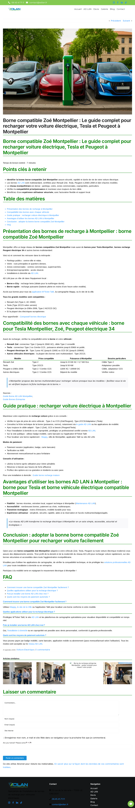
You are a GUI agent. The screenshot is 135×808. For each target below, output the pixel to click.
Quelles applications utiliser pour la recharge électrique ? (32, 590)
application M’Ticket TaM (43, 292)
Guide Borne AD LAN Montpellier (17, 396)
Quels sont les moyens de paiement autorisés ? (28, 597)
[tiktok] (126, 3)
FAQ (9, 225)
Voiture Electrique (25, 649)
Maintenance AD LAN (85, 503)
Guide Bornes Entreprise (14, 399)
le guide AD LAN (83, 424)
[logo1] (14, 8)
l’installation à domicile (17, 630)
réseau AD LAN (35, 644)
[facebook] (118, 3)
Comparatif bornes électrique (33, 317)
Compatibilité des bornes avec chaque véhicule (28, 212)
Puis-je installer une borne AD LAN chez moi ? (27, 594)
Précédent (116, 21)
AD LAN (21, 183)
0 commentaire (42, 649)
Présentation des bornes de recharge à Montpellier (30, 209)
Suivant (126, 21)
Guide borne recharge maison (46, 475)
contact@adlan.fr (60, 804)
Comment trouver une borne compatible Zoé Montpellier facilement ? (38, 587)
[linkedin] (122, 3)
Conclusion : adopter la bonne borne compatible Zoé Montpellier (35, 222)
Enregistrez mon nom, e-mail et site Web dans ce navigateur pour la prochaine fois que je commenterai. (55, 738)
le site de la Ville (24, 607)
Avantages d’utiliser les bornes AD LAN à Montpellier (30, 218)
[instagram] (114, 3)
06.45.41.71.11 (58, 799)
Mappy (44, 437)
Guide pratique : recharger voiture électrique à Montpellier (33, 215)
